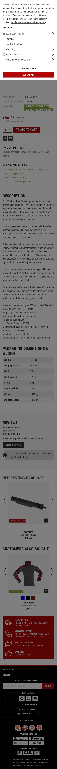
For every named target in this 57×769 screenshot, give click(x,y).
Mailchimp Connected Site (18, 59)
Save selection (28, 68)
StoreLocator (12, 54)
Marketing (10, 49)
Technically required (15, 33)
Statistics (10, 38)
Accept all (28, 74)
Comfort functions (14, 44)
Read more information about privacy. (28, 22)
